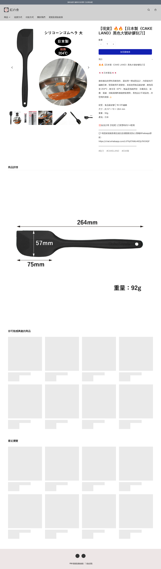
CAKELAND (113, 151)
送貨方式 (18, 17)
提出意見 (89, 563)
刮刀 (102, 151)
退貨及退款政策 (56, 17)
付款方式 (30, 17)
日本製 (126, 151)
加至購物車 (125, 52)
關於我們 (41, 17)
